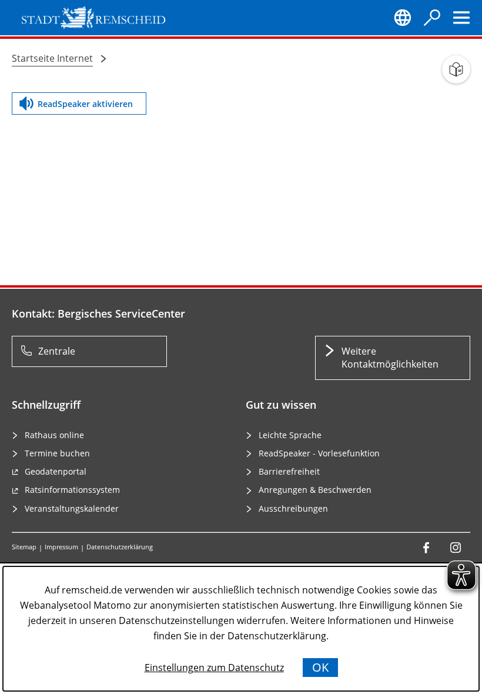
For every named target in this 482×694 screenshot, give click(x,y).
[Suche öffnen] (432, 17)
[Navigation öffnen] (461, 17)
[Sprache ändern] (402, 17)
